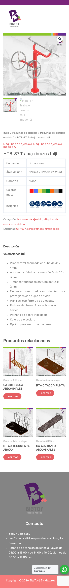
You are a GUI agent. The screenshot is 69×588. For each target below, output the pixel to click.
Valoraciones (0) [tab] (14, 254)
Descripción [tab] (11, 246)
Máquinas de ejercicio (24, 132)
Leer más (12, 396)
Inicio (6, 132)
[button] (60, 39)
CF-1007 (21, 228)
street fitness (35, 228)
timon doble (52, 228)
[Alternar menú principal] (62, 19)
